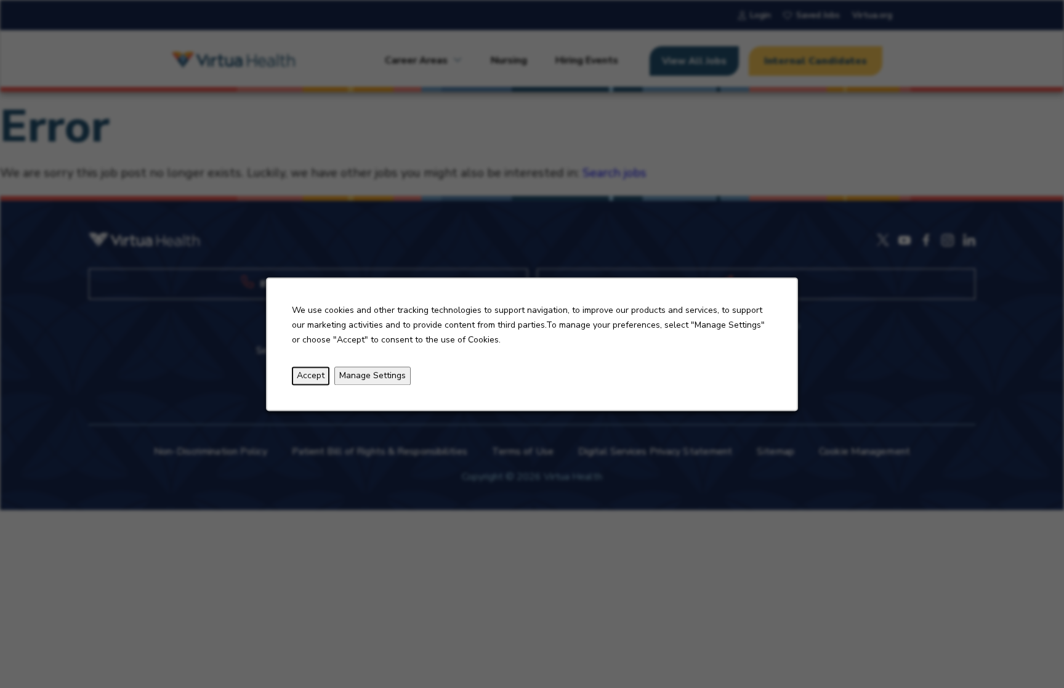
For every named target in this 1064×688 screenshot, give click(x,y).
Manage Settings (372, 375)
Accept (310, 375)
